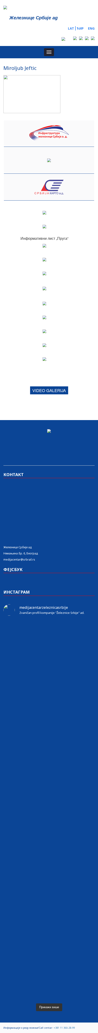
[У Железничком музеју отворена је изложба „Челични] (49, 728)
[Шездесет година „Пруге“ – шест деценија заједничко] (49, 925)
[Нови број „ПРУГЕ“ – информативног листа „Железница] (49, 629)
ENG (91, 28)
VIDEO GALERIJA (49, 390)
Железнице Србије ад (17, 547)
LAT (71, 28)
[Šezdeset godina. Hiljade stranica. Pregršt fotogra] (49, 836)
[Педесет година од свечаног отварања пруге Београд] (49, 813)
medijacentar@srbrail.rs (19, 559)
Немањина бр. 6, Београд (20, 553)
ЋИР (80, 28)
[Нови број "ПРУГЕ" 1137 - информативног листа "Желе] (49, 645)
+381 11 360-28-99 (64, 1027)
